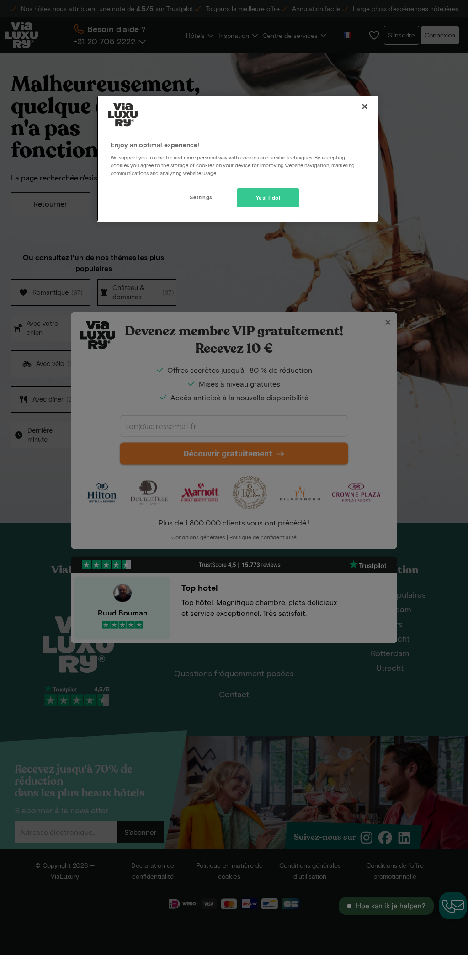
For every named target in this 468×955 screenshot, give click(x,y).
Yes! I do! (268, 198)
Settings (201, 197)
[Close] (365, 106)
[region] (237, 159)
